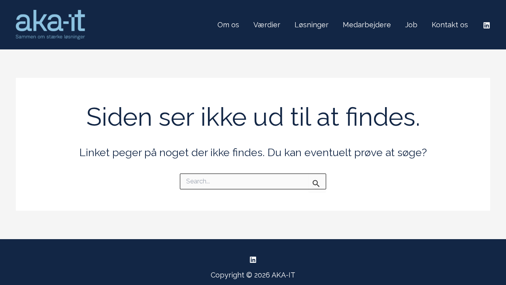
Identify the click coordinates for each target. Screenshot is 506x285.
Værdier (266, 25)
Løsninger (312, 25)
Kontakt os (450, 25)
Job (411, 25)
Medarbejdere (367, 25)
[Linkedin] (486, 25)
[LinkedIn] (253, 259)
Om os (228, 25)
